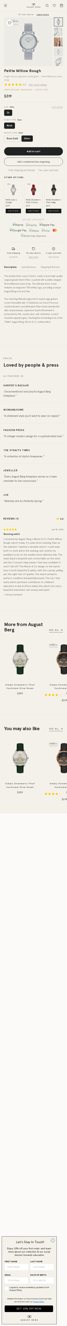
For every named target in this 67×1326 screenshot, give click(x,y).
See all (54, 630)
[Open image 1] (28, 41)
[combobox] (41, 1280)
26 (8, 112)
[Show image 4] (58, 51)
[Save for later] (9, 22)
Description (10, 267)
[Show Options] (50, 1280)
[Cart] (61, 5)
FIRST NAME (11, 1261)
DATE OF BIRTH (38, 1275)
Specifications (28, 267)
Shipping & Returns (50, 267)
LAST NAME (36, 1261)
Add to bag (13, 211)
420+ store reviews (38, 84)
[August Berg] (33, 5)
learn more (33, 257)
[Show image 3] (58, 41)
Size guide (57, 107)
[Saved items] (54, 5)
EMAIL (8, 1275)
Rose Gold (12, 138)
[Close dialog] (52, 1240)
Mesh (9, 125)
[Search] (47, 5)
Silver (27, 138)
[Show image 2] (58, 31)
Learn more (43, 14)
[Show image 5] (58, 61)
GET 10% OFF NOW (28, 1308)
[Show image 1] (58, 21)
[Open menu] (5, 5)
